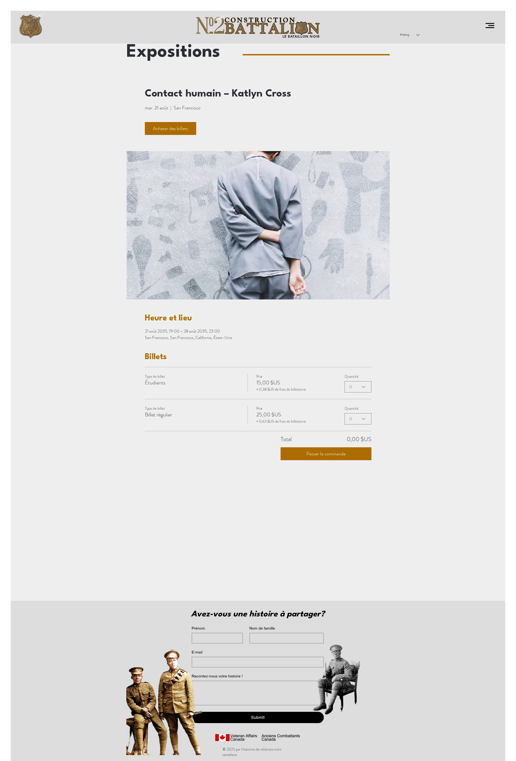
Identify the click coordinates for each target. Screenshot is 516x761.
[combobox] (358, 386)
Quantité (352, 376)
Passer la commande (326, 453)
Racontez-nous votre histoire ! (217, 676)
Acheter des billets (170, 128)
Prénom (198, 628)
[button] (490, 25)
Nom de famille (262, 628)
